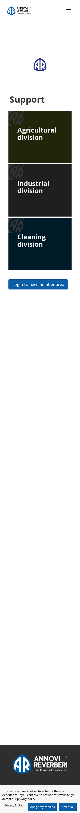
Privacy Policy (13, 805)
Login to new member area (38, 284)
